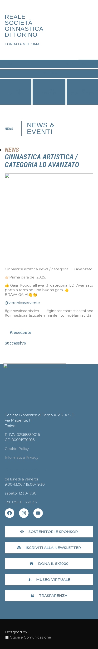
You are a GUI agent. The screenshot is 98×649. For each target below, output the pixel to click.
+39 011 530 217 (24, 502)
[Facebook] (9, 513)
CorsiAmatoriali (15, 91)
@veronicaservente (22, 302)
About (29, 64)
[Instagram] (24, 513)
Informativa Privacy (21, 457)
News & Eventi (41, 128)
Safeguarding (49, 73)
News (49, 64)
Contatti (88, 64)
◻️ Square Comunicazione (28, 637)
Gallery (69, 64)
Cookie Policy (17, 448)
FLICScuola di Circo (82, 91)
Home (9, 64)
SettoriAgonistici (49, 91)
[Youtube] (38, 513)
